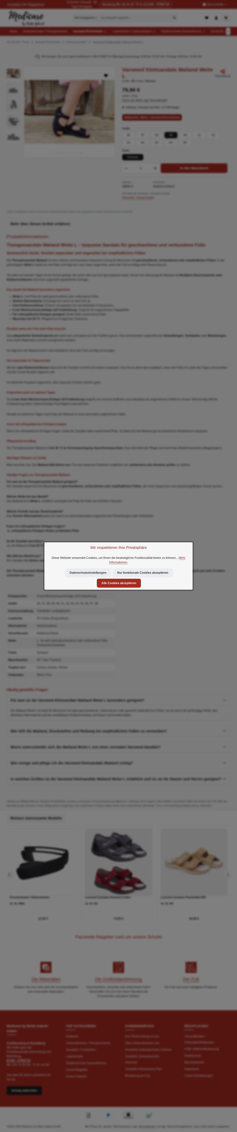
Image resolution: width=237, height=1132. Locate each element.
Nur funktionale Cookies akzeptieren (142, 572)
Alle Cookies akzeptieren (118, 583)
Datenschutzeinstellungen (88, 572)
